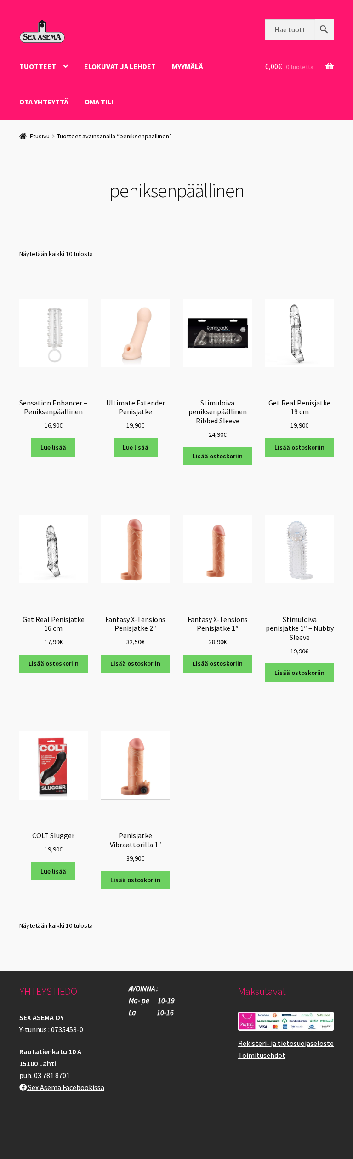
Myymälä (187, 66)
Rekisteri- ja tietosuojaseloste (286, 1043)
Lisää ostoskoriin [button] (218, 456)
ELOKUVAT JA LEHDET (120, 66)
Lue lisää (53, 447)
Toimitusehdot (261, 1055)
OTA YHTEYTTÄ (43, 101)
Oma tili (99, 101)
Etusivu (40, 136)
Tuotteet (37, 66)
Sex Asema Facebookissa (65, 1087)
